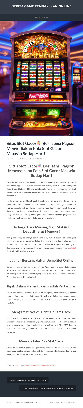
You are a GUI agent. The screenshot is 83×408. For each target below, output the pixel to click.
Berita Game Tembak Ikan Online (42, 6)
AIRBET (72, 248)
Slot (16, 365)
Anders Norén (64, 402)
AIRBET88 (37, 365)
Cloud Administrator (36, 158)
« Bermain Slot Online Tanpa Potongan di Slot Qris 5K (27, 380)
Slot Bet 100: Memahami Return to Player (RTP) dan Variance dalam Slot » (48, 388)
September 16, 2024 (15, 158)
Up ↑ (74, 402)
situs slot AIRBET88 (49, 365)
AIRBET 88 (29, 365)
